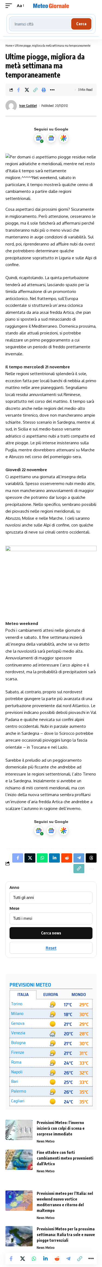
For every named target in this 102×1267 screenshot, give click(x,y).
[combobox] (41, 24)
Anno (14, 887)
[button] (10, 5)
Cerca (81, 23)
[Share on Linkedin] (45, 1258)
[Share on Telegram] (68, 1258)
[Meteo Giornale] (51, 5)
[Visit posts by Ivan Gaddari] (11, 105)
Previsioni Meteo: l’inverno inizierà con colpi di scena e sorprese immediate (61, 1128)
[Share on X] (27, 89)
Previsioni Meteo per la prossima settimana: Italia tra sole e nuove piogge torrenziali (66, 1235)
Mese (14, 908)
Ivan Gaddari (28, 106)
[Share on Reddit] (57, 1258)
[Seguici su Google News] (51, 138)
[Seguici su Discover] (64, 138)
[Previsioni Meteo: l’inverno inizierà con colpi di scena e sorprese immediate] (19, 1130)
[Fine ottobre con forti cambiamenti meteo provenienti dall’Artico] (19, 1160)
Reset (51, 948)
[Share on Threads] (91, 858)
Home (8, 45)
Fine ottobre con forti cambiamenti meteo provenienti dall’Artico (65, 1158)
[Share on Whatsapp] (34, 1258)
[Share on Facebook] (18, 89)
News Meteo (46, 1141)
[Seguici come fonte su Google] (39, 138)
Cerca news (51, 933)
